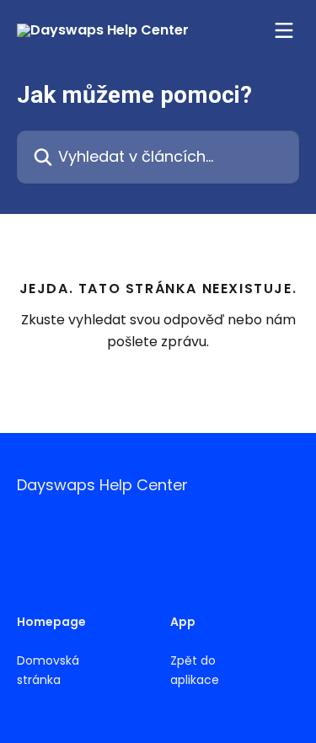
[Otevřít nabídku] (284, 30)
